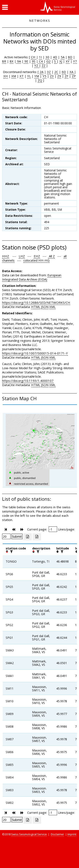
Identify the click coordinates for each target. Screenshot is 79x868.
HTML (35, 307)
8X (11, 61)
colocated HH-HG (36, 260)
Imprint (71, 834)
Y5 (44, 76)
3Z (49, 72)
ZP (74, 76)
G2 (48, 61)
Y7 (75, 61)
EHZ (37, 256)
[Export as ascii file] (37, 536)
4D (55, 57)
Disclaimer (57, 834)
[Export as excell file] (27, 536)
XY (68, 61)
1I (40, 57)
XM (13, 76)
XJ (60, 61)
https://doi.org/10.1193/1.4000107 (28, 380)
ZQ (40, 80)
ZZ (44, 65)
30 (47, 57)
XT (22, 76)
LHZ (22, 256)
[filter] (11, 551)
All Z (51, 256)
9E (26, 61)
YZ (36, 65)
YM (36, 76)
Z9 (59, 76)
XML (52, 307)
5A (62, 57)
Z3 (52, 76)
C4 (41, 61)
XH (5, 76)
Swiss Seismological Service (29, 834)
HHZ (5, 256)
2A (41, 72)
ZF (66, 76)
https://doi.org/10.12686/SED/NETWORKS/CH (36, 302)
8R (4, 61)
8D (70, 57)
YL (29, 76)
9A (18, 61)
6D (64, 72)
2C (56, 72)
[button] (5, 7)
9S (33, 61)
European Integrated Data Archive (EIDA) (31, 277)
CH (33, 57)
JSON (44, 307)
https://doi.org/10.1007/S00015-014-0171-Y (35, 353)
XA (72, 72)
